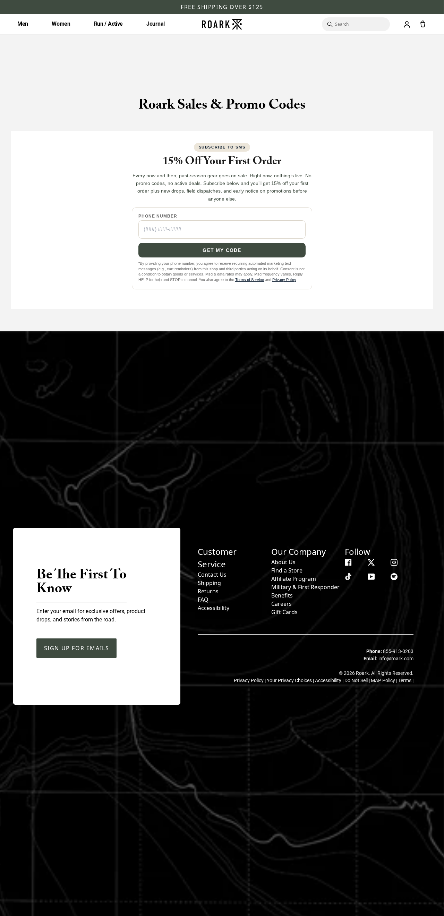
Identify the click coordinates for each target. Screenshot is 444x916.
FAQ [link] (203, 599)
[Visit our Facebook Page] (348, 562)
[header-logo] (222, 24)
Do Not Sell (356, 680)
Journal (155, 23)
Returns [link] (208, 591)
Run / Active (108, 23)
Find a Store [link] (286, 570)
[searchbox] (359, 24)
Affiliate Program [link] (293, 579)
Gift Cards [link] (284, 612)
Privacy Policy (284, 280)
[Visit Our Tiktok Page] (348, 576)
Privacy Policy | (250, 680)
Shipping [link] (209, 583)
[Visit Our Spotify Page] (394, 576)
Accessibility (213, 608)
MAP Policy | (384, 680)
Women (61, 23)
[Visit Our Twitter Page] (371, 562)
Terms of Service (249, 280)
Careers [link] (281, 604)
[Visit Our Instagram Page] (394, 562)
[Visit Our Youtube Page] (371, 576)
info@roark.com (395, 658)
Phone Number (157, 216)
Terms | (405, 680)
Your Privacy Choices (290, 680)
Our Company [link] (298, 551)
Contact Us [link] (212, 574)
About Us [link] (283, 562)
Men (22, 23)
